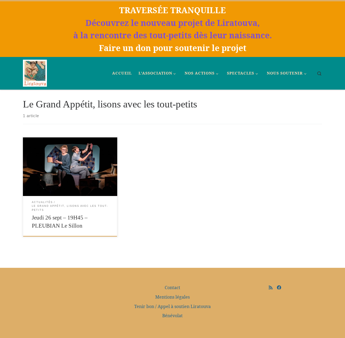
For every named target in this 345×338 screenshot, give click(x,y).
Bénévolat (172, 316)
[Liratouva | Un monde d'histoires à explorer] (35, 72)
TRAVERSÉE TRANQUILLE (172, 10)
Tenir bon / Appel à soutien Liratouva (172, 306)
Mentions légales (172, 297)
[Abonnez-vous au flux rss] (270, 287)
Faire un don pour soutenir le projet (172, 47)
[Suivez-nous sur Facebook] (279, 287)
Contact (172, 287)
